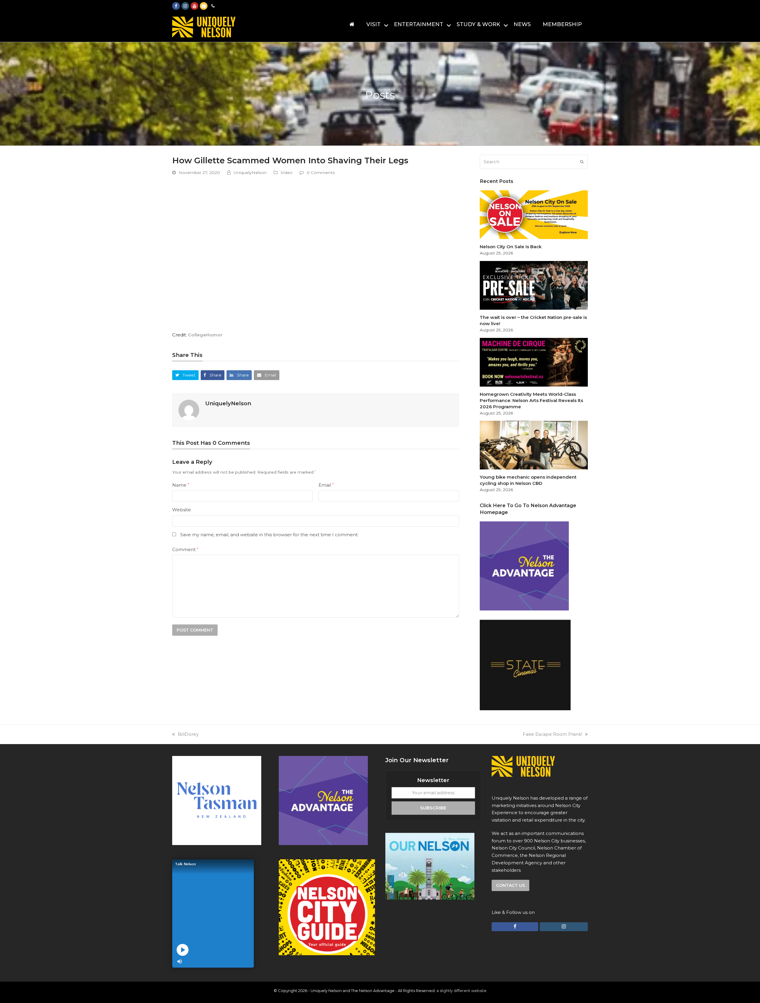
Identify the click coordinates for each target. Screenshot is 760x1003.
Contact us (510, 885)
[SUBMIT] (582, 162)
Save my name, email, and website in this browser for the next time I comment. (269, 534)
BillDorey (188, 734)
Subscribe (433, 808)
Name (180, 485)
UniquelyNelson (250, 172)
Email (326, 485)
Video (286, 172)
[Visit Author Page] (188, 409)
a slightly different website (461, 990)
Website (181, 509)
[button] (185, 375)
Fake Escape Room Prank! (552, 734)
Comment (185, 549)
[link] (205, 335)
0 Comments (321, 172)
